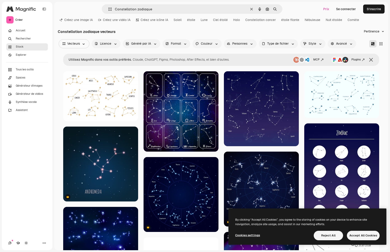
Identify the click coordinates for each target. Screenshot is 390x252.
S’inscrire (374, 9)
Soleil (178, 20)
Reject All (328, 235)
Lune (204, 20)
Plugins (356, 59)
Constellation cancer (260, 20)
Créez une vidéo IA (116, 20)
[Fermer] (371, 59)
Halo (236, 20)
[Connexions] (10, 243)
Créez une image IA (78, 20)
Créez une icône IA (154, 20)
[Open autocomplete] (108, 9)
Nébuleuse (312, 20)
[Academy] (18, 243)
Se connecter (346, 9)
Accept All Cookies (363, 235)
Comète (353, 20)
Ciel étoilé (220, 20)
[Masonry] (372, 43)
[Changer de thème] (26, 243)
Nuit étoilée (334, 20)
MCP (316, 59)
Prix (326, 9)
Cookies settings (247, 235)
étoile (191, 20)
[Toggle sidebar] (44, 9)
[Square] (381, 43)
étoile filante (290, 20)
